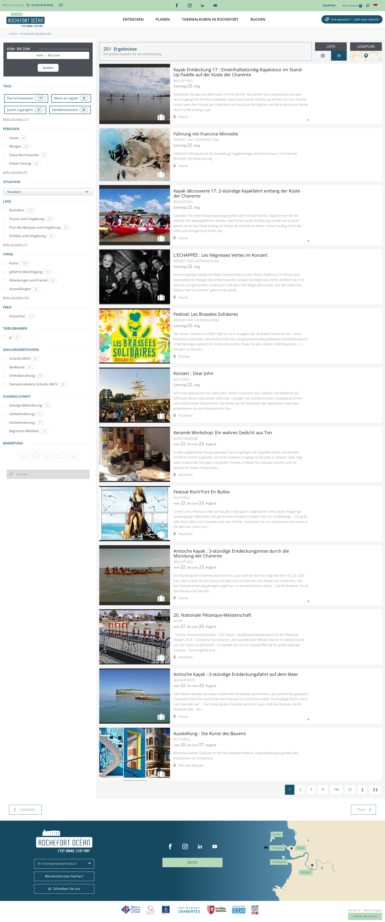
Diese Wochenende (27, 155)
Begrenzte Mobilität (27, 431)
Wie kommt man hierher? (64, 876)
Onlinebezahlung (25, 375)
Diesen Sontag (23, 163)
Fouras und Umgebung (30, 219)
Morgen (18, 146)
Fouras (300, 848)
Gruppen (329, 5)
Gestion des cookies (365, 916)
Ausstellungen (23, 289)
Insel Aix (277, 834)
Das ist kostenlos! (25, 98)
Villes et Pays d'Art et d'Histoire (254, 909)
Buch (192, 862)
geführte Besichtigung (29, 272)
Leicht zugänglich (24, 110)
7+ (323, 789)
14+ (336, 789)
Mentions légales (373, 910)
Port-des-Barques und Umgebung (38, 227)
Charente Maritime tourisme (189, 909)
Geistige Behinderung (29, 405)
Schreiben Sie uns (66, 888)
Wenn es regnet (70, 98)
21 (350, 789)
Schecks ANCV (23, 358)
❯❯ (375, 789)
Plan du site (354, 910)
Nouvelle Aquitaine (216, 909)
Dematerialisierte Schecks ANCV (36, 384)
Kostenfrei (21, 316)
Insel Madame (279, 862)
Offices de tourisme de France (131, 909)
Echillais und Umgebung (31, 236)
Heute (17, 138)
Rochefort (21, 210)
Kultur (18, 263)
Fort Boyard (277, 848)
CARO (238, 909)
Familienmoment (68, 110)
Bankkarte (20, 367)
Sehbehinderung (25, 414)
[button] (133, 19)
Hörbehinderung (25, 422)
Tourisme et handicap (166, 910)
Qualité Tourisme (151, 909)
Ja (14, 337)
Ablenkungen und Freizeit (32, 280)
